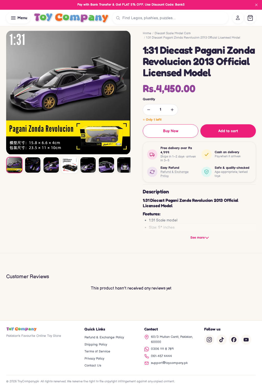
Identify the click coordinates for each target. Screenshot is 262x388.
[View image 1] (14, 165)
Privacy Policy (94, 359)
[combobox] (174, 18)
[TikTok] (221, 340)
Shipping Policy (95, 344)
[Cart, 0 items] (250, 18)
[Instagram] (209, 340)
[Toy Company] (71, 18)
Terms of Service (97, 351)
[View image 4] (69, 165)
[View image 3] (51, 165)
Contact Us (92, 365)
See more (197, 238)
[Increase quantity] (172, 109)
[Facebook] (234, 340)
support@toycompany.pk (169, 363)
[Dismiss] (256, 4)
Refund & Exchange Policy (174, 174)
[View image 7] (125, 165)
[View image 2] (33, 165)
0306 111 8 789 (162, 349)
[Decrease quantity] (148, 109)
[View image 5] (88, 165)
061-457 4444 (161, 356)
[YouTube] (246, 340)
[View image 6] (106, 165)
